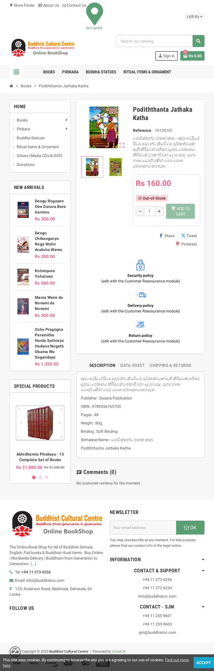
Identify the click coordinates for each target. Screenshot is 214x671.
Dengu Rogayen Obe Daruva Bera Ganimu (50, 206)
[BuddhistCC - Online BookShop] (42, 47)
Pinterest (189, 244)
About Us (50, 5)
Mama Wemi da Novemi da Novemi (49, 303)
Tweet (191, 235)
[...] (33, 563)
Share (169, 235)
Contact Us (76, 5)
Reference (142, 130)
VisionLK (119, 651)
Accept (203, 662)
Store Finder (22, 5)
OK (192, 527)
